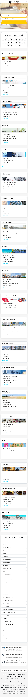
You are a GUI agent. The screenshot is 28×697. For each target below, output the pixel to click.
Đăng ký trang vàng (14, 647)
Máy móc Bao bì (6, 477)
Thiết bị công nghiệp (7, 521)
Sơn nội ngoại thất (7, 237)
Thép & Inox (5, 618)
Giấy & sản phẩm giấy (9, 319)
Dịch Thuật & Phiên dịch (8, 90)
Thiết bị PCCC (6, 213)
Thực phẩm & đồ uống (9, 488)
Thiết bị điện (6, 352)
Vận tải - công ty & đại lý (8, 279)
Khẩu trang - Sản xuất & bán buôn (10, 114)
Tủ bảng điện (6, 356)
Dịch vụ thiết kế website (14, 661)
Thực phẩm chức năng (8, 160)
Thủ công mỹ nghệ (8, 53)
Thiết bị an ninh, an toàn (8, 209)
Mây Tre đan (6, 63)
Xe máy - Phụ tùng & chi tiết (9, 184)
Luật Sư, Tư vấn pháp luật (8, 85)
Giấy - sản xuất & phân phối (9, 327)
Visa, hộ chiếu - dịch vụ (8, 261)
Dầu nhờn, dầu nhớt (7, 189)
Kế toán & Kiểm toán (7, 88)
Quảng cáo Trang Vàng (21, 670)
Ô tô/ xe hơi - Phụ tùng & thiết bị (10, 182)
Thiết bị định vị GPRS (7, 382)
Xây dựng (5, 636)
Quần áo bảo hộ (6, 116)
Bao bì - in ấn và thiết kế (8, 450)
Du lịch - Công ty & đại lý (8, 255)
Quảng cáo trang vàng (14, 654)
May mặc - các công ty (8, 424)
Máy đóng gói (6, 475)
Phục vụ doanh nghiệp (9, 77)
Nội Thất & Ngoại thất (8, 600)
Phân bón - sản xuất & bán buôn (10, 406)
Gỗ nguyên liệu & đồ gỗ (8, 580)
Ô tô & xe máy (7, 174)
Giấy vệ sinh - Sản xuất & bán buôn (10, 332)
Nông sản (5, 400)
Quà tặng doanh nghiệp (9, 295)
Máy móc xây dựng (7, 473)
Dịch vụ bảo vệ (6, 211)
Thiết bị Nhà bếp (6, 134)
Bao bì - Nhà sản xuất (8, 448)
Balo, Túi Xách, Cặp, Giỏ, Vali (9, 310)
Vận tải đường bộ (6, 281)
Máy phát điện (6, 358)
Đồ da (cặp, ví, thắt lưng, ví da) (9, 305)
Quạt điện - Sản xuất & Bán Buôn (10, 138)
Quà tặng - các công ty (8, 303)
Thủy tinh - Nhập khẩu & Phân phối (10, 307)
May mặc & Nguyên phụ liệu (10, 416)
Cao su (4, 550)
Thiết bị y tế (5, 162)
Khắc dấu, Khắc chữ (7, 92)
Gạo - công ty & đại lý (7, 402)
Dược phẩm (5, 158)
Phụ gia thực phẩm (7, 503)
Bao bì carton (6, 455)
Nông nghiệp (6, 392)
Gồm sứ (5, 68)
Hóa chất (5, 583)
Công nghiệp (6, 513)
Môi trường (5, 594)
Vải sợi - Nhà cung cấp (8, 430)
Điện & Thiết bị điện (9, 343)
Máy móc (5, 464)
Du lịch (5, 246)
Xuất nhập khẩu (6, 638)
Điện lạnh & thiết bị (7, 562)
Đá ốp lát (5, 235)
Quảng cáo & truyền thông (9, 612)
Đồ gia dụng (6, 125)
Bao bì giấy (5, 334)
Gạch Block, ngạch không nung (10, 233)
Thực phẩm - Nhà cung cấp (9, 497)
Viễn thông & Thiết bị (8, 367)
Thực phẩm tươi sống (7, 501)
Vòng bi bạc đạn (6, 525)
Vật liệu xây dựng (8, 222)
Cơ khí (4, 553)
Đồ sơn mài (5, 65)
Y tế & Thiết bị (7, 150)
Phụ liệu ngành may (7, 428)
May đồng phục (6, 426)
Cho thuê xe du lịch (7, 259)
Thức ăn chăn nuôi (7, 404)
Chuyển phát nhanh (7, 285)
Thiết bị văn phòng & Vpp (8, 627)
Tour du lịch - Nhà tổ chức (9, 257)
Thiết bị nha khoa (7, 164)
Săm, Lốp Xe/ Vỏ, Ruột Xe (8, 186)
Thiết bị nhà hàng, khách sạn (9, 136)
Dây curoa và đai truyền (8, 523)
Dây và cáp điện (6, 354)
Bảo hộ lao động (7, 101)
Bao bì (5, 440)
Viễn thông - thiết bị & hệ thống (10, 376)
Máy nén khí (5, 527)
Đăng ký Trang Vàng (8, 670)
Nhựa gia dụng (6, 140)
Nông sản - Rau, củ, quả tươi (9, 499)
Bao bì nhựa (5, 453)
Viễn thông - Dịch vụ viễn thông (10, 380)
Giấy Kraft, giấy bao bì (8, 329)
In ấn (4, 586)
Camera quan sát (6, 206)
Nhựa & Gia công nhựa (8, 597)
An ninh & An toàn (8, 198)
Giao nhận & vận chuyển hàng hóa (10, 283)
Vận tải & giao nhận (8, 271)
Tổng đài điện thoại (7, 378)
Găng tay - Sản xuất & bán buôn (10, 112)
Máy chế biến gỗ (6, 479)
